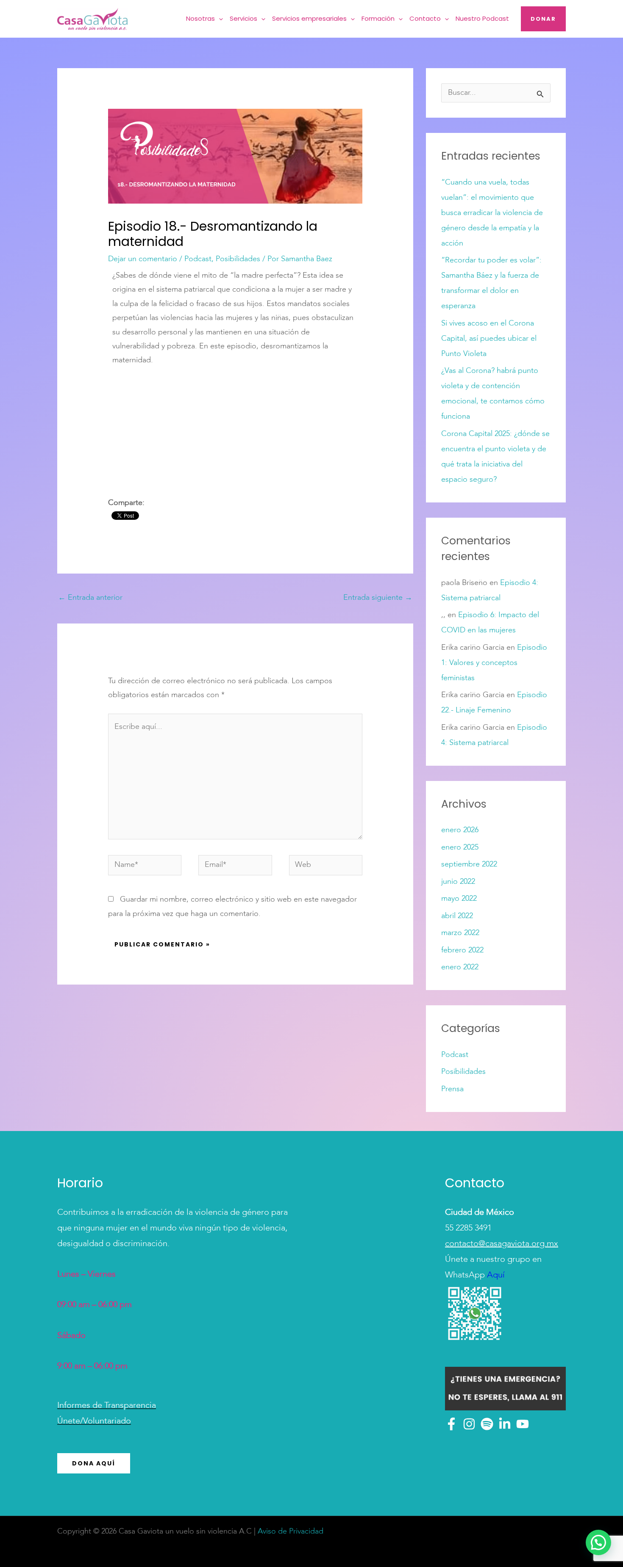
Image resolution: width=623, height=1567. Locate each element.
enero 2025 (459, 847)
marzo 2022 (460, 933)
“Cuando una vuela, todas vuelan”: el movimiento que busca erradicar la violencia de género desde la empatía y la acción (492, 213)
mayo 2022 (459, 898)
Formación (378, 18)
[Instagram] (469, 1424)
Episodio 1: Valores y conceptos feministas (494, 663)
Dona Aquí (93, 1463)
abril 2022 (457, 916)
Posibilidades (238, 259)
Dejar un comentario (142, 259)
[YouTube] (522, 1424)
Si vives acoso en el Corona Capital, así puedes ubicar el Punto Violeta (489, 339)
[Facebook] (451, 1424)
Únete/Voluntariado (94, 1421)
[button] (219, 19)
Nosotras (200, 18)
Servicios (243, 18)
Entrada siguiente (377, 597)
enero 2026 (459, 830)
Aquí (495, 1275)
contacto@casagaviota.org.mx (501, 1244)
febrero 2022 (462, 950)
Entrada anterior (90, 597)
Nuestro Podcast (482, 18)
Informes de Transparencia (106, 1405)
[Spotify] (487, 1424)
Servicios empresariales (309, 18)
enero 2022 (459, 967)
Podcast (197, 259)
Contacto (425, 18)
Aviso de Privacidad (290, 1531)
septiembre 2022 (469, 864)
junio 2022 (458, 882)
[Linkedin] (504, 1424)
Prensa (452, 1089)
